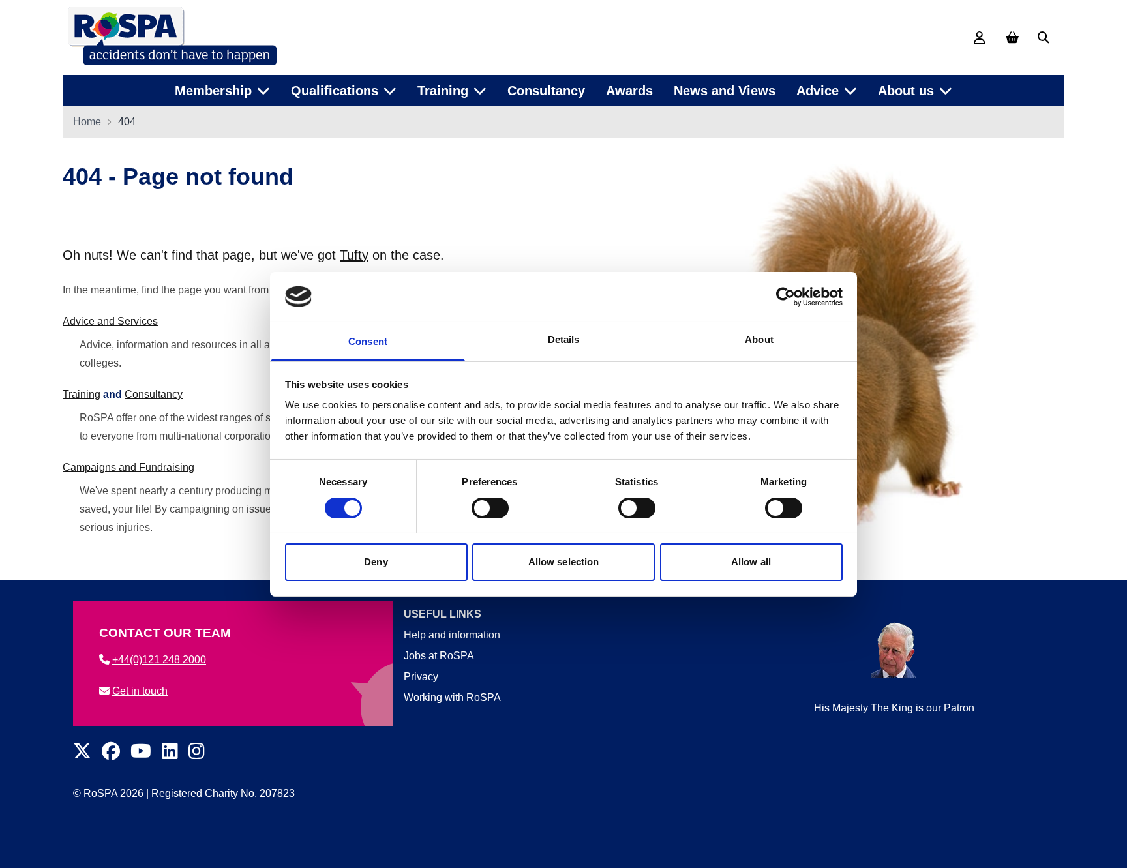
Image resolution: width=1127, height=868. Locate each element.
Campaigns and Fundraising (128, 467)
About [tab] (759, 339)
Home (87, 121)
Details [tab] (564, 339)
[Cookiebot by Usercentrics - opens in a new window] (786, 297)
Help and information (452, 634)
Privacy (421, 676)
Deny (375, 561)
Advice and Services (110, 321)
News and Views (724, 90)
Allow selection (563, 561)
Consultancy (546, 90)
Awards (629, 90)
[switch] (490, 508)
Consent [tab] (367, 341)
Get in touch (140, 690)
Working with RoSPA (452, 697)
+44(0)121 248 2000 (159, 659)
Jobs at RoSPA (439, 655)
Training (81, 394)
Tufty (354, 255)
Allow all (751, 561)
